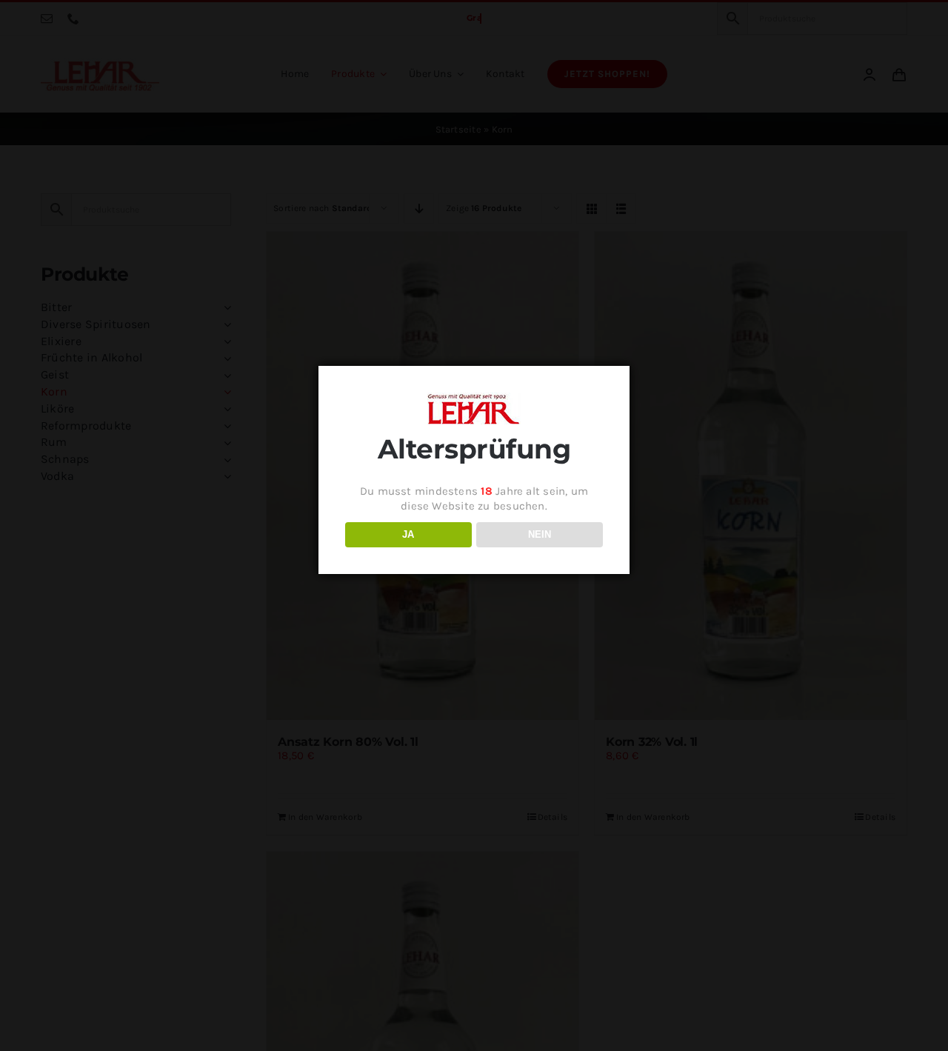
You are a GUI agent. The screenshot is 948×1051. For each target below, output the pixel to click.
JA (408, 534)
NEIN (539, 534)
